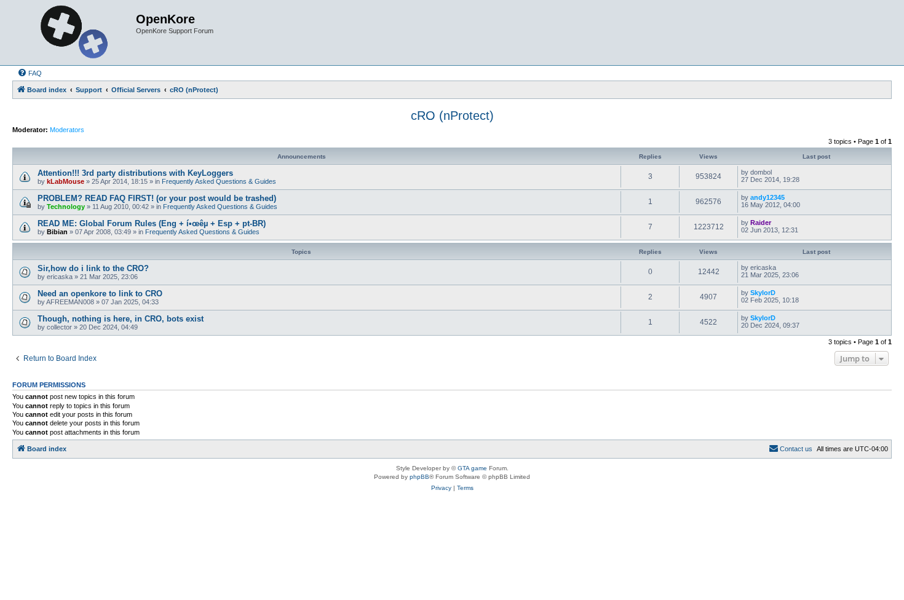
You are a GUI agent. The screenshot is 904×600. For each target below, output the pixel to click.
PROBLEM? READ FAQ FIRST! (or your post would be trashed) (157, 198)
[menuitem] (29, 73)
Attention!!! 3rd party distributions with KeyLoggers (135, 173)
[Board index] (75, 32)
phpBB (419, 476)
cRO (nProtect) (452, 115)
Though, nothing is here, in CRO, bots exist (121, 318)
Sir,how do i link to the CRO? (93, 268)
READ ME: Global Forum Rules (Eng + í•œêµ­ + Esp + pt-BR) (152, 223)
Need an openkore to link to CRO (100, 293)
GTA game (472, 468)
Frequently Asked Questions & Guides (219, 181)
